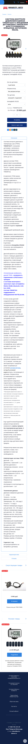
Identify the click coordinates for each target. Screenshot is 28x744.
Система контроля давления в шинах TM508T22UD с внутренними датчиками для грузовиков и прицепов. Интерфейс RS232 (14, 663)
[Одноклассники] (10, 130)
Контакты (14, 706)
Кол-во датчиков (12, 82)
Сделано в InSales (14, 741)
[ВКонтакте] (8, 130)
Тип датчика (11, 95)
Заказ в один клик (17, 125)
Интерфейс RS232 (13, 101)
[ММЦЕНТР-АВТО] (14, 7)
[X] (14, 130)
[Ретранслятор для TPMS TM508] (14, 583)
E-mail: (9, 731)
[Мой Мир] (12, 130)
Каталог (9, 14)
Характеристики (14, 554)
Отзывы (14, 558)
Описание (14, 138)
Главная (4, 14)
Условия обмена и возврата (14, 689)
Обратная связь (14, 701)
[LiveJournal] (16, 130)
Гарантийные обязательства (14, 696)
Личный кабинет (14, 711)
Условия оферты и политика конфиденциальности (14, 677)
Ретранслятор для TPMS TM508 (14, 607)
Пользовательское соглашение (14, 683)
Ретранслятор (11, 88)
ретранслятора (15, 368)
